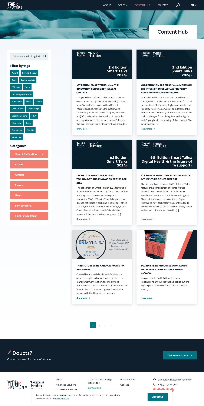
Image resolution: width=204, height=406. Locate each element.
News (18, 195)
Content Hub (143, 5)
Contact (163, 5)
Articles (19, 164)
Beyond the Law (29, 73)
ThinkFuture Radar (26, 215)
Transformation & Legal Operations (100, 381)
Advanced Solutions (66, 384)
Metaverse (16, 123)
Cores (121, 5)
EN (192, 5)
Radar (28, 123)
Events (19, 185)
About (107, 5)
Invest (29, 101)
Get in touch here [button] (178, 355)
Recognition (17, 130)
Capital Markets (28, 80)
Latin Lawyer (17, 109)
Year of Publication (26, 154)
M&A (34, 116)
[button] (178, 5)
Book (14, 80)
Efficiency (16, 87)
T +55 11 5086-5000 (168, 384)
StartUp (30, 130)
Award (15, 73)
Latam (39, 101)
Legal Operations (19, 116)
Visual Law (17, 137)
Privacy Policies (128, 379)
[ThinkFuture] (14, 5)
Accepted (157, 396)
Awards (19, 174)
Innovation (17, 101)
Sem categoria (23, 205)
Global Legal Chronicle (22, 94)
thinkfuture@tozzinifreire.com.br (175, 379)
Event (27, 87)
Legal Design (33, 109)
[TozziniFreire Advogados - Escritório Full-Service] (37, 385)
